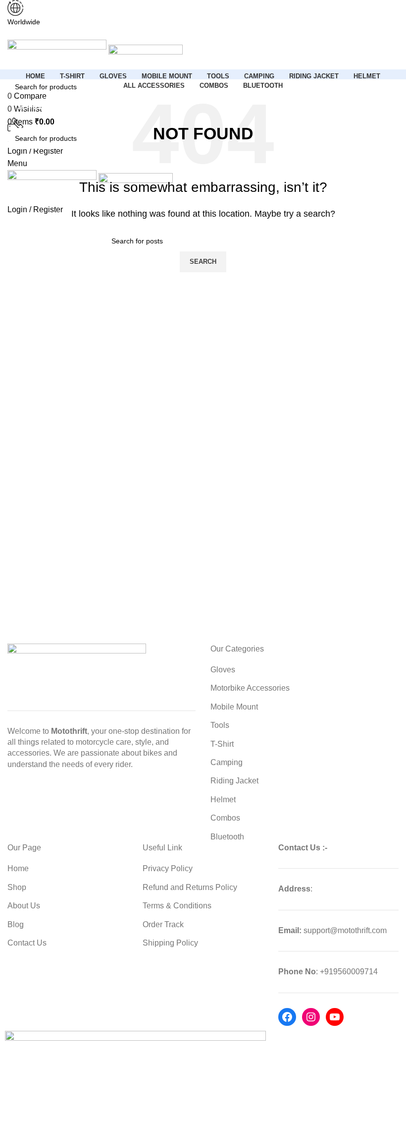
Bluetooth (227, 836)
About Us (23, 905)
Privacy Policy (168, 868)
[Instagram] (311, 1017)
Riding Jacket (234, 780)
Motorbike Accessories (250, 688)
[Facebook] (287, 1017)
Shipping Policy (170, 943)
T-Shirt (222, 744)
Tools (219, 725)
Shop (16, 887)
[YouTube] (335, 1017)
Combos (225, 818)
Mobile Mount (234, 707)
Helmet (223, 799)
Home (18, 868)
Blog (15, 924)
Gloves (222, 669)
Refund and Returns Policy (190, 887)
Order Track (163, 924)
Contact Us (27, 943)
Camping (226, 762)
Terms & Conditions (177, 905)
